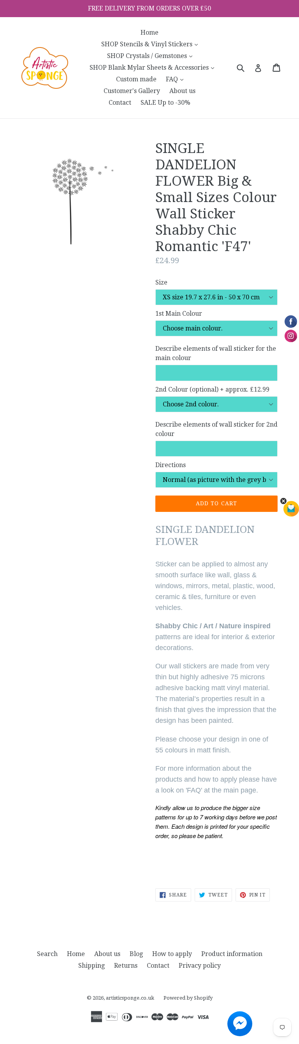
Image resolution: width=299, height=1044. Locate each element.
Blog (136, 954)
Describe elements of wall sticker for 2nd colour (216, 429)
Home (149, 32)
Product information (231, 954)
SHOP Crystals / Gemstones (151, 56)
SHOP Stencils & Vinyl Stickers (151, 44)
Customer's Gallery (132, 91)
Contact (120, 102)
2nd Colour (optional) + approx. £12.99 (212, 389)
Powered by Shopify (188, 998)
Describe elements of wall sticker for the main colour (215, 353)
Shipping (91, 965)
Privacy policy (200, 965)
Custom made (136, 79)
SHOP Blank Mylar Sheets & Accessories (154, 67)
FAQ (176, 79)
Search (47, 954)
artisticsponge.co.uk (130, 998)
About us (182, 91)
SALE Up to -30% (165, 102)
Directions (170, 465)
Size (161, 282)
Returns (125, 965)
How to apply (172, 954)
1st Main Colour (178, 313)
